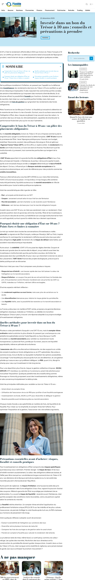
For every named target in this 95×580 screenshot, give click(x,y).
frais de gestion (18, 102)
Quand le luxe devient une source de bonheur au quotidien (81, 119)
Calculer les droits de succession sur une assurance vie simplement (87, 87)
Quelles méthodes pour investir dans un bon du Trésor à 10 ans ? (46, 72)
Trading (45, 37)
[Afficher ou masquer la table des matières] (42, 67)
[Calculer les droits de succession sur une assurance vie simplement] (73, 87)
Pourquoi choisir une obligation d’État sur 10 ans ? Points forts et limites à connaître (17, 77)
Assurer (83, 82)
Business (83, 69)
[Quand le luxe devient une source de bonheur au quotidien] (81, 107)
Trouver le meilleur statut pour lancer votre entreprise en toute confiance (86, 74)
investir (28, 96)
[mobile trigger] (3, 4)
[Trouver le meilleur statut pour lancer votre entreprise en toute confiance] (73, 74)
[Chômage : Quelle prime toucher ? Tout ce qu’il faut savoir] (53, 568)
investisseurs (8, 88)
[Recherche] (86, 4)
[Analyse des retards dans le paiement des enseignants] (31, 568)
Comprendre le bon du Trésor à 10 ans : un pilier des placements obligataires (17, 72)
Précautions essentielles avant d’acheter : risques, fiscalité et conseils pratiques (47, 77)
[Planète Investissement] (13, 4)
